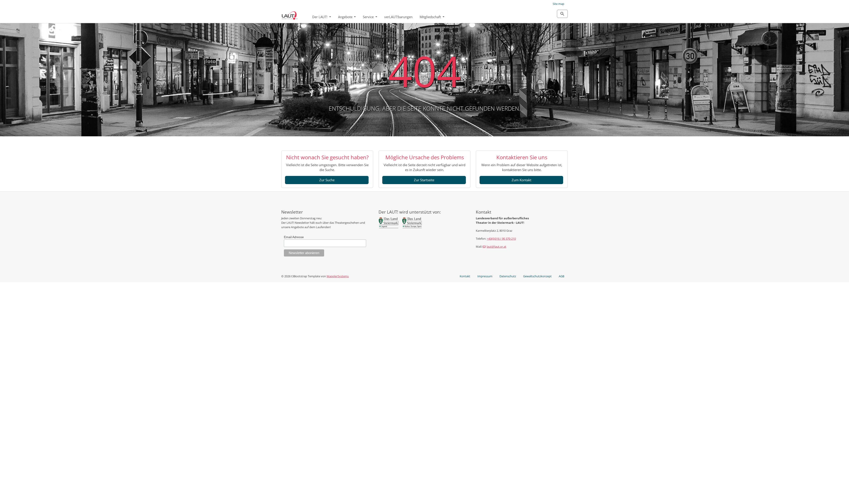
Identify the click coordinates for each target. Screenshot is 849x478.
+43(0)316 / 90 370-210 (501, 239)
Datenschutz (507, 276)
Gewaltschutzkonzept (537, 276)
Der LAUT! (320, 17)
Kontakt (465, 276)
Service (369, 17)
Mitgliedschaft (431, 17)
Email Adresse (294, 237)
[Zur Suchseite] (562, 14)
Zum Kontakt (521, 180)
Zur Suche (327, 180)
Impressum (484, 276)
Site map (558, 4)
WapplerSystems (338, 276)
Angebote (345, 17)
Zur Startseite (424, 180)
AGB (561, 276)
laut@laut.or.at (496, 247)
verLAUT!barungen (398, 17)
